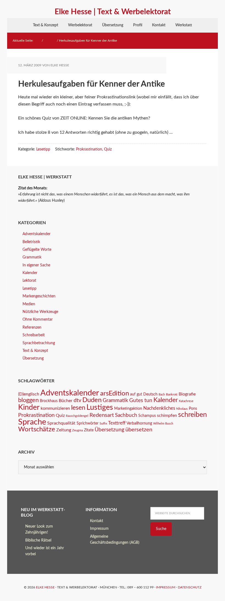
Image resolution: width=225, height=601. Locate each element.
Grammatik (31, 257)
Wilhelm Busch (163, 423)
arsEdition (114, 393)
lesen (78, 408)
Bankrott (172, 394)
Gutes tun (140, 400)
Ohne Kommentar (37, 319)
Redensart (101, 415)
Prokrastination (89, 149)
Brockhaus (49, 401)
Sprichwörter (88, 423)
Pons (193, 409)
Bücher (65, 400)
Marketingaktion (128, 409)
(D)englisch (28, 394)
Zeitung (63, 430)
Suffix (103, 423)
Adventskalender (36, 234)
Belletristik (31, 242)
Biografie (187, 394)
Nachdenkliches (159, 408)
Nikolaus (182, 408)
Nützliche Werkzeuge (40, 312)
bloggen (28, 400)
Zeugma (77, 430)
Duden (92, 400)
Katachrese (186, 401)
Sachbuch (126, 415)
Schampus (147, 416)
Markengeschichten (38, 296)
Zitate (89, 430)
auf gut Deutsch (144, 394)
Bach (162, 394)
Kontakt (96, 521)
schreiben (192, 414)
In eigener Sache (36, 265)
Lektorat (29, 281)
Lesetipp (43, 149)
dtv (77, 400)
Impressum (99, 529)
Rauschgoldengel (77, 415)
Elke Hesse (45, 587)
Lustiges (99, 407)
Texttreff (116, 423)
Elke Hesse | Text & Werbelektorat (113, 12)
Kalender (29, 273)
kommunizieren (55, 408)
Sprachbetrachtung (38, 343)
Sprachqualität (61, 423)
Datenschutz (189, 587)
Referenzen (31, 327)
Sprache (32, 422)
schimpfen (167, 415)
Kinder (29, 407)
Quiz (108, 149)
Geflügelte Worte (36, 250)
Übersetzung (33, 358)
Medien (28, 304)
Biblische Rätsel (38, 540)
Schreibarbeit (33, 335)
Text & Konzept (35, 351)
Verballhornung (139, 423)
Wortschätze (36, 429)
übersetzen (138, 429)
